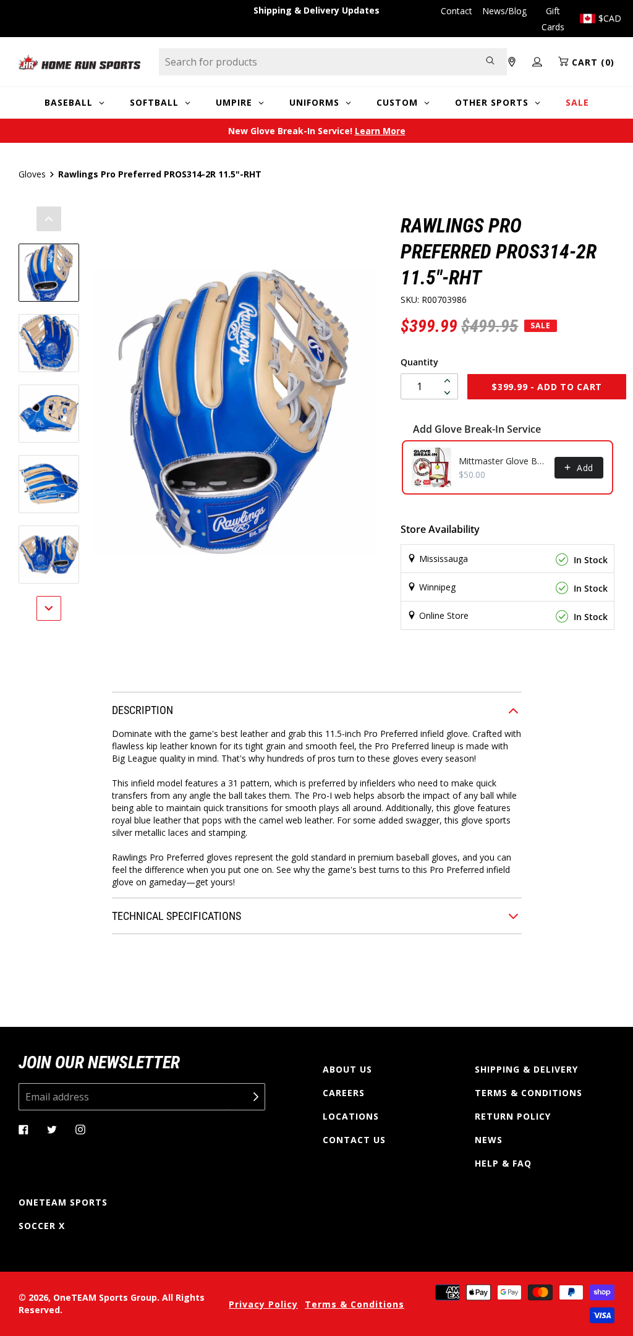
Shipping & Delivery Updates (316, 10)
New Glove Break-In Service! (317, 131)
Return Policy (513, 1116)
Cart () (591, 62)
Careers (344, 1093)
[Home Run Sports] (79, 62)
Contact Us (354, 1140)
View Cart (378, 677)
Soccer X (42, 1226)
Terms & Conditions (528, 1093)
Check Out (489, 677)
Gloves (32, 174)
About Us (347, 1069)
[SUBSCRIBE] (246, 1096)
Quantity (419, 362)
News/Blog (504, 11)
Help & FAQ (503, 1163)
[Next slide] (48, 608)
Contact (456, 11)
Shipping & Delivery (526, 1069)
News (489, 1140)
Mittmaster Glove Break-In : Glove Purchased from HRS (502, 461)
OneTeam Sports (63, 1202)
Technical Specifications (176, 915)
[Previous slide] (48, 218)
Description (142, 710)
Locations (351, 1116)
